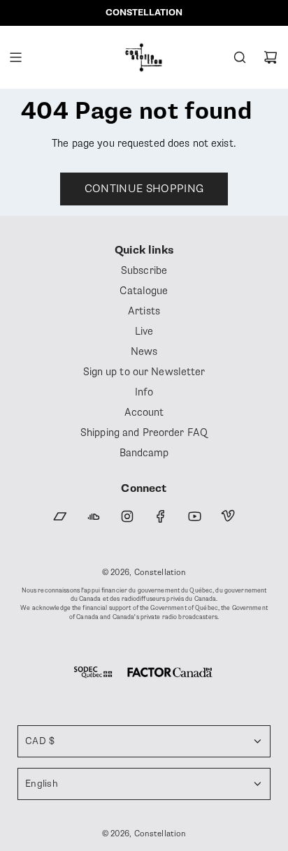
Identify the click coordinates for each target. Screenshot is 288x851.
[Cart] (270, 57)
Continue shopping (144, 189)
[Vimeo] (228, 516)
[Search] (239, 57)
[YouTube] (194, 516)
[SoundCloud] (93, 516)
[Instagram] (127, 516)
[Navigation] (15, 57)
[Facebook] (160, 516)
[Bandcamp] (60, 516)
